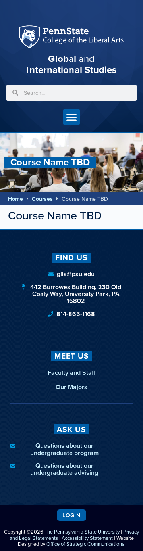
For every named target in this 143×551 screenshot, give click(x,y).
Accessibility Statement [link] (87, 538)
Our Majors (71, 387)
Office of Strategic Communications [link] (85, 544)
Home (15, 199)
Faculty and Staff (72, 372)
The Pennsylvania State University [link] (82, 532)
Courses (42, 199)
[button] (71, 117)
